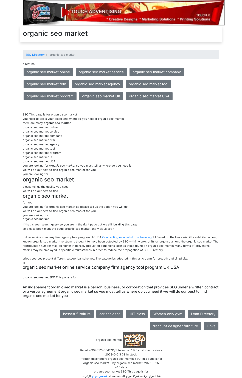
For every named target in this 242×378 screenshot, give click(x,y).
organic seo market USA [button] (149, 96)
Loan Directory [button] (203, 314)
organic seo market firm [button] (46, 84)
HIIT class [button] (137, 314)
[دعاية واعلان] (124, 13)
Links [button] (211, 326)
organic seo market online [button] (48, 72)
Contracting (110, 237)
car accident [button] (109, 314)
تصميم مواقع (99, 376)
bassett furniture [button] (77, 314)
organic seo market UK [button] (101, 96)
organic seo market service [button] (101, 72)
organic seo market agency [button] (97, 84)
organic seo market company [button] (157, 72)
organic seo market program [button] (50, 96)
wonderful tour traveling (135, 237)
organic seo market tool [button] (148, 84)
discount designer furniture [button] (175, 326)
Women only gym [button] (167, 314)
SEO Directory (35, 54)
